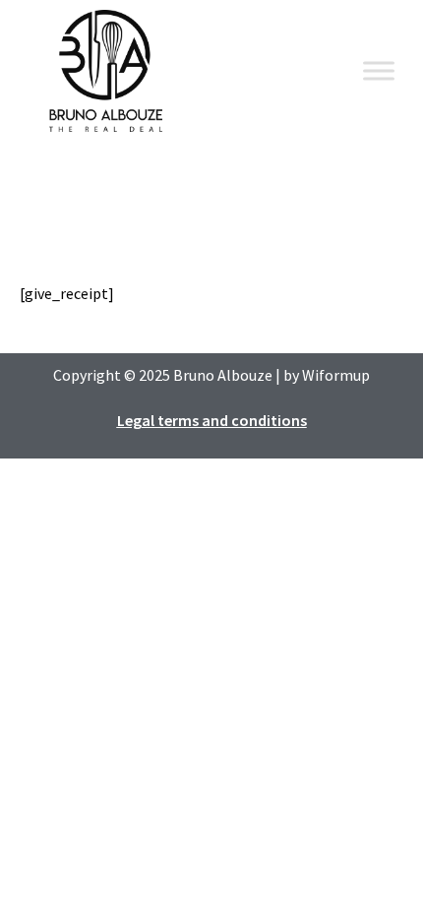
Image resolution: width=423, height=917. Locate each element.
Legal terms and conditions (212, 420)
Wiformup (336, 375)
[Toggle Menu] (378, 70)
